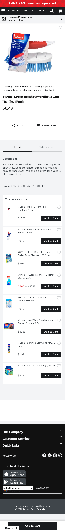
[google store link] (14, 484)
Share (19, 125)
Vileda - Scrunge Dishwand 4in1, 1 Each (37, 344)
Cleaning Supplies (42, 86)
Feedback (11, 528)
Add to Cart (51, 218)
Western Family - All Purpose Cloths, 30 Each (34, 299)
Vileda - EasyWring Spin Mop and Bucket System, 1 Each (36, 322)
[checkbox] (59, 27)
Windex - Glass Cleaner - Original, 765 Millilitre (36, 276)
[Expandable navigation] (3, 10)
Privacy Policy (21, 506)
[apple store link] (14, 476)
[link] (47, 125)
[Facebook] (44, 456)
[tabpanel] (32, 269)
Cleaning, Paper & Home (15, 86)
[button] (51, 11)
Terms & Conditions (40, 506)
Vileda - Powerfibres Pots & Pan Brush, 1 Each (35, 231)
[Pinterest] (60, 456)
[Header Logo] (26, 10)
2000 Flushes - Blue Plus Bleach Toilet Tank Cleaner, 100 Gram (35, 254)
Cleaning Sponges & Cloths (37, 90)
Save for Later (49, 125)
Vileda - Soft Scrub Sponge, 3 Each (37, 365)
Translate (14, 491)
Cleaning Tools (11, 90)
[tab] (17, 147)
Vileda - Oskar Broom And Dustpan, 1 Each (32, 208)
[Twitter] (50, 456)
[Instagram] (55, 456)
